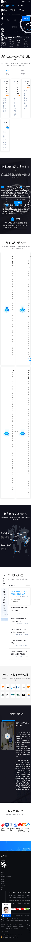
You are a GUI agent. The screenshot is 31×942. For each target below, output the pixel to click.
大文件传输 (8, 926)
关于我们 (3, 14)
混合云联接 (4, 10)
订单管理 (16, 903)
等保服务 (27, 900)
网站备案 (11, 900)
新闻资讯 (21, 898)
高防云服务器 (9, 928)
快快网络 (15, 926)
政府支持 (11, 903)
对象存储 (27, 903)
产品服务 (20, 5)
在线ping (9, 924)
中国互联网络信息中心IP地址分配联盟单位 (13, 920)
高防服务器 (21, 926)
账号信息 (16, 898)
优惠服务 (21, 900)
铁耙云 (6, 931)
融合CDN (27, 898)
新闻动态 (21, 10)
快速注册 (26, 18)
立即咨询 (18, 202)
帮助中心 (12, 10)
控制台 (22, 1)
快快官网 (3, 924)
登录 (29, 1)
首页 (13, 5)
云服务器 (27, 895)
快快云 (20, 924)
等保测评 (16, 928)
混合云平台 (22, 903)
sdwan (2, 928)
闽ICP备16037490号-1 (12, 918)
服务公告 (11, 898)
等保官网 (15, 924)
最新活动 (3, 5)
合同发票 (16, 895)
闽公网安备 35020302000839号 (10, 937)
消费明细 (16, 900)
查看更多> (27, 585)
